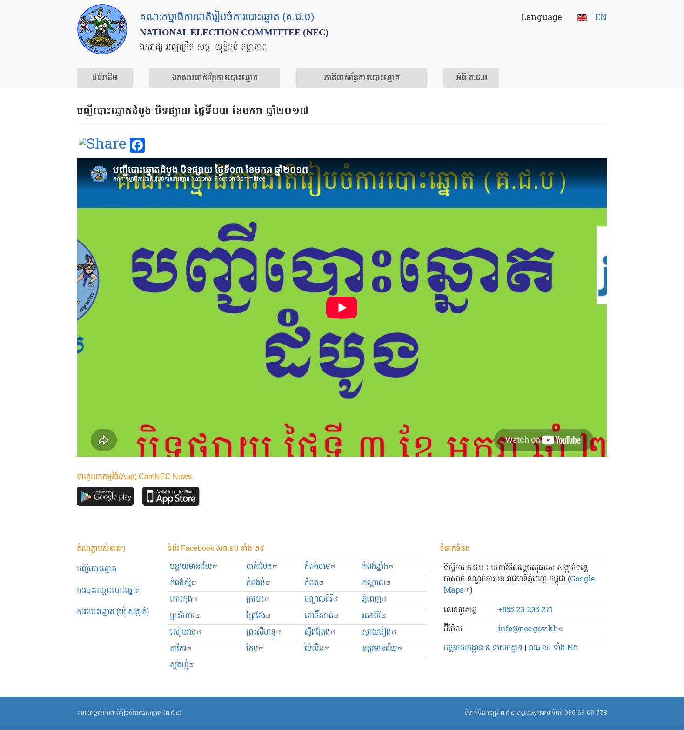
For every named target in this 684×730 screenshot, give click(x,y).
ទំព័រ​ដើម (104, 78)
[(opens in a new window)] (102, 146)
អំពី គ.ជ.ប (471, 78)
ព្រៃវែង (255, 616)
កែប (252, 649)
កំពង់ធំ (255, 583)
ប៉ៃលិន (313, 649)
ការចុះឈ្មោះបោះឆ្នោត (108, 590)
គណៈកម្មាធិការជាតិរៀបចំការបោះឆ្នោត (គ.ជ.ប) (129, 713)
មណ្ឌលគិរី (318, 599)
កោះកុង (181, 599)
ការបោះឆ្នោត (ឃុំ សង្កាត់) (113, 612)
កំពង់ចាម (317, 567)
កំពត (311, 583)
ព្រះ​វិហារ (182, 616)
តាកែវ (178, 649)
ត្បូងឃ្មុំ (179, 665)
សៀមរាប (183, 632)
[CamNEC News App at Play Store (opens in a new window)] (105, 499)
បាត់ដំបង (259, 567)
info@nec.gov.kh (528, 629)
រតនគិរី (371, 616)
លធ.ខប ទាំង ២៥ (553, 648)
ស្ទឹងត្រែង (317, 632)
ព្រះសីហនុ (260, 632)
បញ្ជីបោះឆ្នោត (96, 569)
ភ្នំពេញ (371, 599)
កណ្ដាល (373, 583)
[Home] (102, 29)
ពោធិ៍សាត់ (318, 616)
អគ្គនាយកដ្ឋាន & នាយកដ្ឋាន (483, 648)
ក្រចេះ (255, 599)
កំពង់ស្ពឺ (180, 583)
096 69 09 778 (585, 713)
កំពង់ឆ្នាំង (375, 567)
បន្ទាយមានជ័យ (191, 567)
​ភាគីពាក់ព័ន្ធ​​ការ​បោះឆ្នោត (362, 78)
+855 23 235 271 (525, 610)
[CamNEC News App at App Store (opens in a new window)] (171, 499)
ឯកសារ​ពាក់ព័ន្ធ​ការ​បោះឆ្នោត (215, 78)
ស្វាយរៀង (376, 632)
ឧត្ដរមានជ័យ (379, 649)
